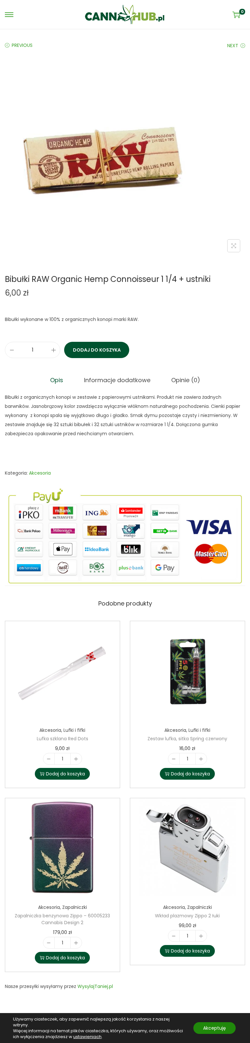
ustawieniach (87, 1037)
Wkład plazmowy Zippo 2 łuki (187, 915)
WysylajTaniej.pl (95, 986)
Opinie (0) (185, 380)
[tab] (56, 380)
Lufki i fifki (74, 730)
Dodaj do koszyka (97, 350)
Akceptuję (214, 1028)
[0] (236, 15)
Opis (56, 380)
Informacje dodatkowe (117, 380)
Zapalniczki (74, 907)
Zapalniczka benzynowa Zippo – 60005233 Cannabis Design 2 (62, 919)
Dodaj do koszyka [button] (65, 774)
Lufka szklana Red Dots (62, 738)
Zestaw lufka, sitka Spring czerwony (187, 738)
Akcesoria (40, 473)
